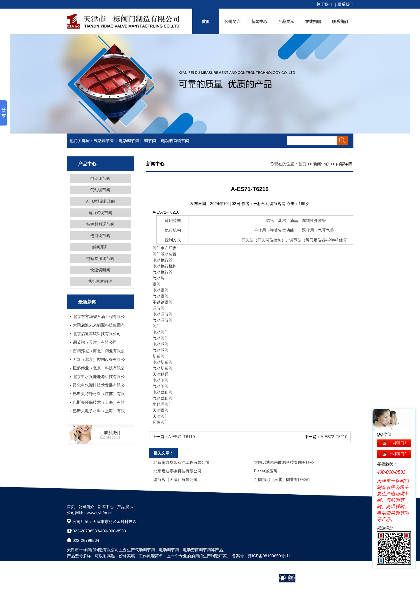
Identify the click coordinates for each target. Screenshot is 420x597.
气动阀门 (161, 338)
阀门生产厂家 (165, 248)
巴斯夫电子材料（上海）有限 (99, 411)
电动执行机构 (165, 266)
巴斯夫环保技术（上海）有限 (99, 402)
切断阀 (159, 356)
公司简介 (233, 21)
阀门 (157, 326)
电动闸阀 (161, 380)
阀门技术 (307, 568)
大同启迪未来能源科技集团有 (99, 325)
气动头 (159, 278)
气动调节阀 (104, 140)
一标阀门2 (397, 454)
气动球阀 (161, 350)
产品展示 (286, 21)
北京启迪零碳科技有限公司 (97, 333)
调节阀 (150, 140)
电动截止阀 (163, 392)
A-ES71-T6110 (181, 436)
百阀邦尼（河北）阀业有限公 (99, 351)
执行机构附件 (100, 281)
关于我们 (324, 4)
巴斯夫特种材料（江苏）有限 (99, 393)
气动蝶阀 (161, 296)
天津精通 (161, 374)
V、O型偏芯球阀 (100, 201)
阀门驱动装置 (165, 254)
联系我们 (345, 4)
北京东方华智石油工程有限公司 (181, 462)
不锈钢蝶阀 (163, 302)
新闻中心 (259, 21)
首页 (206, 21)
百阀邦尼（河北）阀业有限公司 (282, 479)
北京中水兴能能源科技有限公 (99, 376)
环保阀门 (161, 422)
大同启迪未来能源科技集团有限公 (284, 462)
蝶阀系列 (100, 247)
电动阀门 (161, 332)
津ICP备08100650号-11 (269, 556)
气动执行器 (163, 272)
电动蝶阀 (161, 290)
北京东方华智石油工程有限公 (99, 316)
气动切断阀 (163, 368)
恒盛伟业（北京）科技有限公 (99, 368)
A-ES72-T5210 (334, 436)
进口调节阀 (100, 235)
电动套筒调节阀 (175, 140)
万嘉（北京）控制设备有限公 (99, 359)
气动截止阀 (163, 398)
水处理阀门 (163, 404)
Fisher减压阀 (265, 471)
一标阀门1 (397, 443)
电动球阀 (161, 344)
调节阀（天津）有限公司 (95, 342)
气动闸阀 (161, 386)
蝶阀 (157, 284)
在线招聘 (313, 21)
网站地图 (345, 568)
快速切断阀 (100, 270)
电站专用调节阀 (100, 258)
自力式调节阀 (100, 212)
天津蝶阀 (161, 410)
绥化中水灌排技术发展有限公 (99, 385)
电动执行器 (163, 260)
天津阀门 (161, 416)
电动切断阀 (163, 362)
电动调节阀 (129, 140)
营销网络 (287, 568)
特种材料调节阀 (100, 224)
